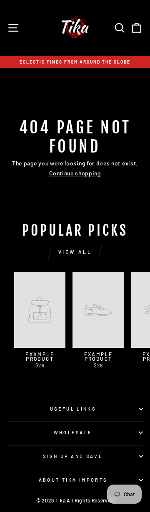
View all (75, 252)
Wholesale (73, 432)
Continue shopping (75, 173)
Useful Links (73, 408)
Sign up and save (73, 456)
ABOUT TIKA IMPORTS (73, 479)
